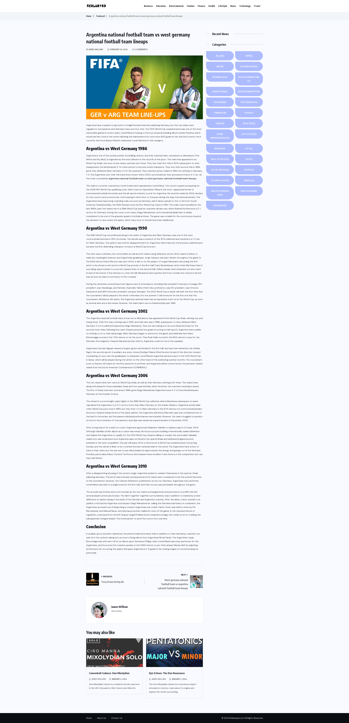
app (249, 56)
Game (220, 123)
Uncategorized (220, 193)
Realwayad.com (236, 718)
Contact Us (116, 718)
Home (88, 16)
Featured (100, 16)
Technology (245, 6)
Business (148, 6)
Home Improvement (219, 136)
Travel (257, 6)
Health (211, 6)
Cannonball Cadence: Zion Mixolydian (109, 673)
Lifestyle (222, 6)
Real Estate (220, 159)
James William (99, 679)
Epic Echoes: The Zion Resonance (167, 673)
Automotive (249, 66)
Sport (249, 169)
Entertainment (176, 6)
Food (249, 113)
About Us (101, 718)
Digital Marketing (249, 79)
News (233, 6)
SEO (249, 159)
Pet (248, 148)
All (220, 56)
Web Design (249, 191)
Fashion (190, 6)
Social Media (220, 169)
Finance (201, 6)
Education (161, 6)
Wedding (220, 205)
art (219, 66)
